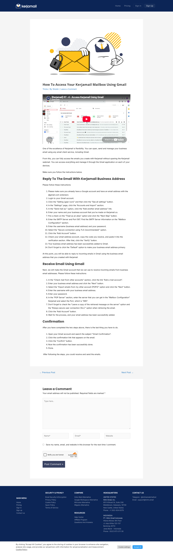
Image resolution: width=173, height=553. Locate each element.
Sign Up (149, 6)
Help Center (79, 517)
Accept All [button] (137, 547)
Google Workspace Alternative (86, 500)
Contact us (20, 513)
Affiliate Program (80, 520)
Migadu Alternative (81, 505)
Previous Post (47, 372)
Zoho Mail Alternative (82, 497)
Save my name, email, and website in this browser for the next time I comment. (81, 444)
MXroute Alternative (82, 502)
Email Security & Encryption (55, 497)
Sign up (19, 510)
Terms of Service (51, 508)
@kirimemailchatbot (148, 497)
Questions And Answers (83, 522)
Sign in (138, 6)
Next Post (127, 372)
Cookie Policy (50, 502)
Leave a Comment (68, 89)
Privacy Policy (50, 500)
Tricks (45, 89)
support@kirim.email (146, 500)
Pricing (127, 6)
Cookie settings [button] (124, 547)
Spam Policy (50, 505)
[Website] (117, 436)
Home (118, 6)
